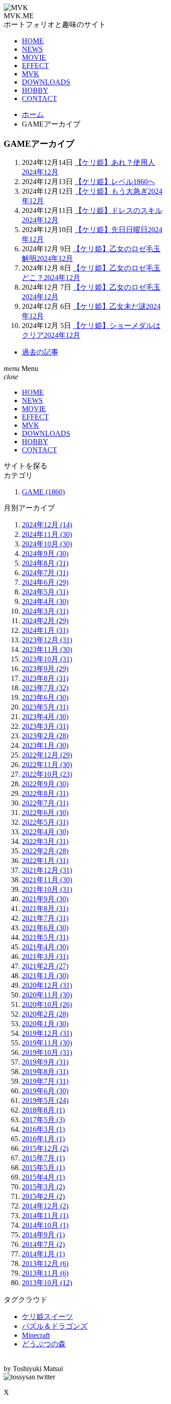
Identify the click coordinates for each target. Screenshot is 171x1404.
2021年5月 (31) (45, 937)
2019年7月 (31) (45, 1081)
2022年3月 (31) (45, 841)
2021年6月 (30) (45, 928)
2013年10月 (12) (47, 1283)
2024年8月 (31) (45, 563)
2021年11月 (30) (47, 880)
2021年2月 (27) (45, 966)
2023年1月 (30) (45, 745)
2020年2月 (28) (45, 1014)
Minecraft (36, 1335)
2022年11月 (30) (47, 764)
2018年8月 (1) (43, 1110)
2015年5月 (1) (43, 1167)
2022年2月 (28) (45, 851)
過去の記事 (40, 352)
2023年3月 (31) (45, 726)
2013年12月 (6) (45, 1263)
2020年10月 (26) (47, 1004)
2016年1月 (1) (43, 1139)
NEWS (32, 49)
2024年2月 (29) (45, 621)
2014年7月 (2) (43, 1244)
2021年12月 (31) (47, 870)
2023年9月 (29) (45, 669)
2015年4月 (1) (43, 1177)
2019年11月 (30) (47, 1043)
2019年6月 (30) (45, 1091)
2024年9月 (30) (45, 553)
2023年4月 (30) (45, 717)
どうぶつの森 (44, 1344)
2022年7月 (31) (45, 803)
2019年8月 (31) (45, 1072)
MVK (30, 74)
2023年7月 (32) (45, 688)
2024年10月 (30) (47, 544)
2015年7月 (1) (43, 1158)
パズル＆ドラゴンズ (55, 1326)
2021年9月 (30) (45, 899)
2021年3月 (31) (45, 956)
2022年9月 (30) (45, 784)
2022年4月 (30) (45, 832)
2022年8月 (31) (45, 793)
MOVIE (34, 57)
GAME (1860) (43, 492)
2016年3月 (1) (43, 1129)
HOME (33, 41)
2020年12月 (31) (47, 985)
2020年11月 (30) (47, 995)
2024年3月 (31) (45, 611)
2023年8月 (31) (45, 678)
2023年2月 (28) (45, 736)
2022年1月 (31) (45, 860)
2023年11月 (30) (47, 649)
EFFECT (35, 65)
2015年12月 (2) (45, 1148)
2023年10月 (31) (47, 659)
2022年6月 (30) (45, 812)
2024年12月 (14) (47, 525)
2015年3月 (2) (43, 1187)
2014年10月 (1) (45, 1225)
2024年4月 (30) (45, 601)
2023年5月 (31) (45, 707)
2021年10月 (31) (47, 889)
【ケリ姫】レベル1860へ (115, 181)
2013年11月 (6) (45, 1273)
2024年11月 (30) (47, 534)
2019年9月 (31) (45, 1062)
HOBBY (35, 90)
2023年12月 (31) (47, 640)
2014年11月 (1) (45, 1215)
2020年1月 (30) (45, 1024)
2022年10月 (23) (47, 774)
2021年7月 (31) (45, 918)
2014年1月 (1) (43, 1254)
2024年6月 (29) (45, 582)
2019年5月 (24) (45, 1100)
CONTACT (39, 98)
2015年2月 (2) (43, 1196)
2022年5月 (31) (45, 822)
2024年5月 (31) (45, 592)
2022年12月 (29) (47, 755)
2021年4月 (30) (45, 947)
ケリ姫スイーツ (47, 1316)
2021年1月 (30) (45, 976)
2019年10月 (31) (47, 1052)
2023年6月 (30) (45, 697)
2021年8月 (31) (45, 908)
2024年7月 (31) (45, 573)
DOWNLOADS (46, 82)
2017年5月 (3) (43, 1119)
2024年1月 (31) (45, 630)
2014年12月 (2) (45, 1206)
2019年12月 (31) (47, 1033)
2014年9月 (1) (43, 1235)
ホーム (33, 114)
